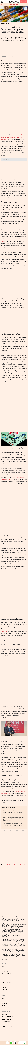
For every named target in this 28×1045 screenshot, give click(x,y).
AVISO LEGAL (4, 1014)
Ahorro (14, 864)
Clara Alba (4, 55)
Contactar (4, 979)
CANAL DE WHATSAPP (6, 973)
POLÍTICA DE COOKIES (6, 1021)
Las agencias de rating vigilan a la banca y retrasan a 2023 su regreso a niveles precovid (13, 812)
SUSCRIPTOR (4, 989)
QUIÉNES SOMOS (5, 971)
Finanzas (9, 864)
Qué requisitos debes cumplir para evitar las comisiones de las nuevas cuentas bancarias (12, 825)
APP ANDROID (5, 969)
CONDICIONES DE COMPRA (7, 1019)
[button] (7, 1043)
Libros (23, 864)
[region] (13, 47)
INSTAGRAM (4, 1003)
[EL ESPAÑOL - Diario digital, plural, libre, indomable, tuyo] (14, 1)
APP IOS (3, 966)
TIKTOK (3, 1005)
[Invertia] (14, 4)
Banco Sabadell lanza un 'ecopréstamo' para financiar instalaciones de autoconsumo (13, 818)
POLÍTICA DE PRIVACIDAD (7, 1016)
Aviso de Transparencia (7, 1024)
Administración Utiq (7, 1026)
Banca (5, 864)
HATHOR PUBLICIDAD (6, 982)
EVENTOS (4, 985)
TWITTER (4, 998)
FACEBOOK (4, 1001)
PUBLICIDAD (4, 987)
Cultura (19, 864)
